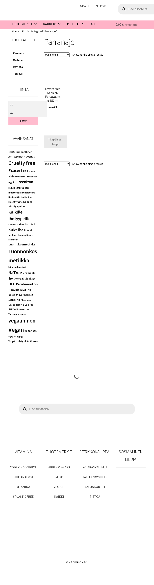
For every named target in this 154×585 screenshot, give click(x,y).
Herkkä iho (21, 188)
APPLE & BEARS (59, 467)
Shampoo (26, 299)
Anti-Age (13, 156)
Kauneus (18, 53)
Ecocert (15, 170)
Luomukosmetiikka (21, 244)
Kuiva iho (15, 229)
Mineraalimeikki (17, 267)
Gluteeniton (23, 181)
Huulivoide (26, 197)
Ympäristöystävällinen (23, 341)
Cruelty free (21, 163)
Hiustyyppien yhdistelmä (21, 192)
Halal (11, 187)
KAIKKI (59, 496)
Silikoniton (15, 304)
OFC (11, 284)
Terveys (18, 73)
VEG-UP (59, 487)
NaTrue (15, 272)
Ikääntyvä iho (15, 201)
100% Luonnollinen (20, 152)
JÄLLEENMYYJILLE (95, 477)
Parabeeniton (27, 284)
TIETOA (94, 496)
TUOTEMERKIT (22, 24)
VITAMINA (23, 487)
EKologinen (29, 171)
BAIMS (59, 477)
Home (15, 31)
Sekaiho (14, 300)
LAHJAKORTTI (95, 487)
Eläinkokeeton (17, 176)
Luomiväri (13, 239)
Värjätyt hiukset (16, 336)
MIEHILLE (73, 24)
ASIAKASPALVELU (95, 467)
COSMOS (30, 156)
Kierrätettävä (27, 224)
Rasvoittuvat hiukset (20, 294)
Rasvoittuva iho (19, 290)
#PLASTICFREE (23, 496)
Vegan (16, 329)
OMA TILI (85, 6)
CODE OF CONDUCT (23, 467)
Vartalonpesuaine (17, 314)
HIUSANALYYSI (23, 477)
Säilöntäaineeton (18, 309)
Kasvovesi (13, 224)
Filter (23, 120)
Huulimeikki (14, 197)
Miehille (18, 60)
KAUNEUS (50, 24)
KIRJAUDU (101, 6)
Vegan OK (30, 331)
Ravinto (18, 67)
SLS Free (28, 304)
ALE (93, 24)
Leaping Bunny (25, 235)
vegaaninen (21, 320)
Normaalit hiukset (24, 278)
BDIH (22, 156)
